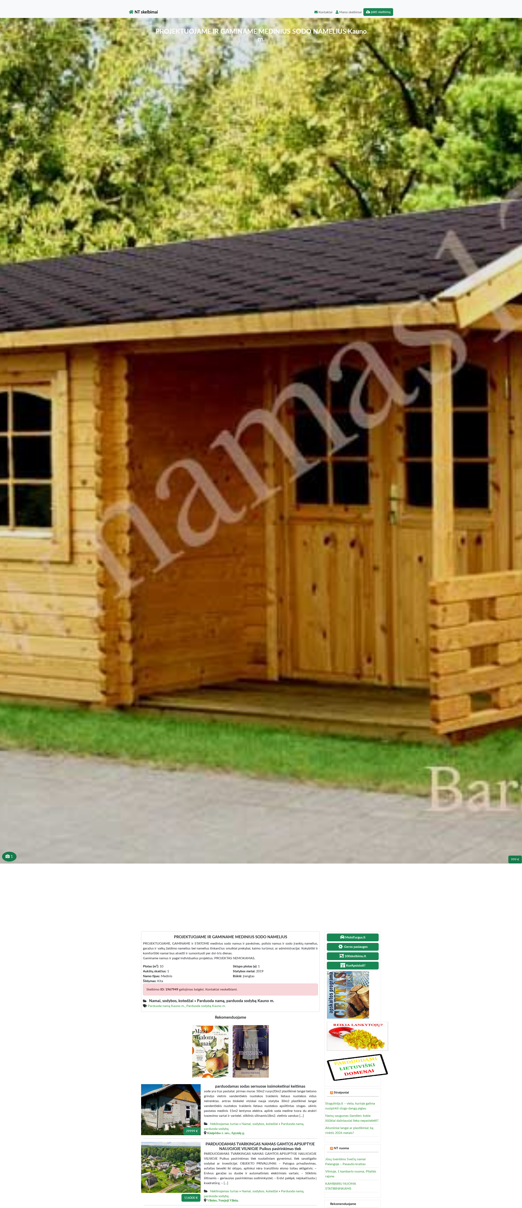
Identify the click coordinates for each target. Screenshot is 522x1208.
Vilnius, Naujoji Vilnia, (223, 1200)
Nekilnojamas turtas (224, 1124)
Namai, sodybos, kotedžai (260, 1124)
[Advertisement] (261, 894)
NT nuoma (341, 1148)
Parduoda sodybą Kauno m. (206, 1006)
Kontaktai (325, 12)
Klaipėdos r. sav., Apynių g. (226, 1133)
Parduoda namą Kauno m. (166, 1006)
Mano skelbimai (350, 12)
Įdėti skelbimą (380, 12)
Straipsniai (341, 1092)
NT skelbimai (146, 12)
